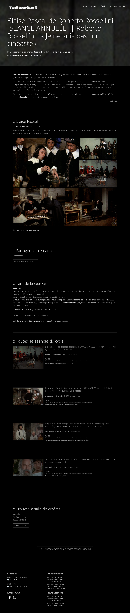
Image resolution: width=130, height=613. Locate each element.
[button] (46, 163)
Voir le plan (13, 580)
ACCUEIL (86, 6)
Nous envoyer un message (18, 586)
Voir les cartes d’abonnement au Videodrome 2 (31, 315)
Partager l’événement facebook (25, 261)
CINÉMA (93, 6)
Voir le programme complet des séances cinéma (65, 549)
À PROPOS (113, 6)
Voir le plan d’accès (21, 525)
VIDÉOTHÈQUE (103, 6)
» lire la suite (113, 101)
